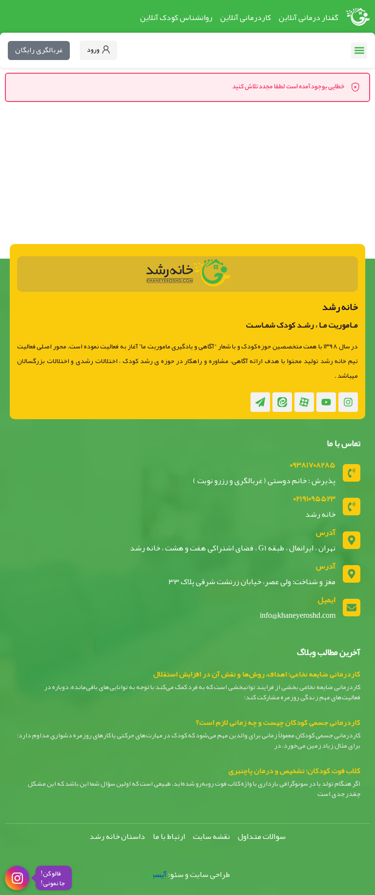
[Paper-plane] (260, 402)
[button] (359, 50)
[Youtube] (326, 402)
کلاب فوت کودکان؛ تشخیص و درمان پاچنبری (294, 770)
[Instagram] (348, 402)
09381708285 (312, 465)
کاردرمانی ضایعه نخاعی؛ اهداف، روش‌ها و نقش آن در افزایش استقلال (256, 674)
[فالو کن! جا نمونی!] (16, 877)
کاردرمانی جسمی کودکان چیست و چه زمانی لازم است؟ (278, 722)
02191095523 (314, 499)
